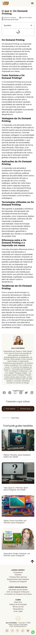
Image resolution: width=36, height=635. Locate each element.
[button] (32, 3)
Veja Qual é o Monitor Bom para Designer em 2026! (16, 489)
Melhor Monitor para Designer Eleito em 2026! (17, 456)
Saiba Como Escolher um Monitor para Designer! (15, 521)
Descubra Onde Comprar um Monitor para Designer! (17, 554)
